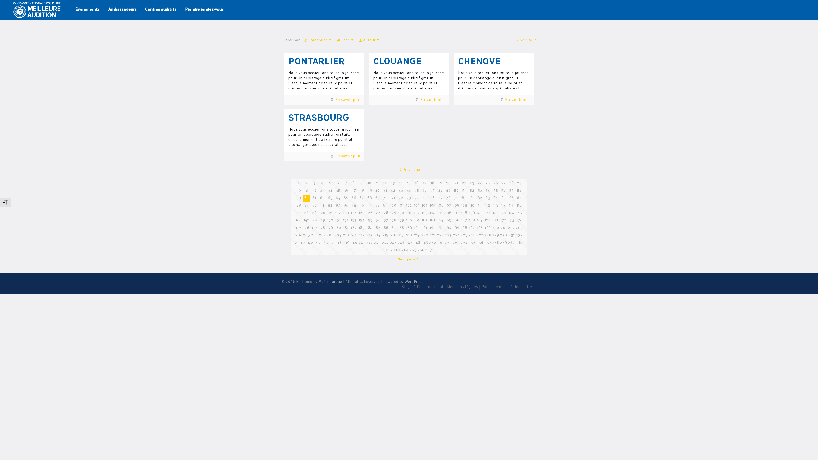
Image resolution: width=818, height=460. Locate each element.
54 (487, 191)
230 (503, 235)
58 (519, 191)
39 (369, 191)
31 (306, 191)
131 (408, 213)
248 (416, 243)
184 (369, 228)
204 (298, 235)
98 (377, 205)
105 (433, 205)
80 (464, 198)
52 (472, 191)
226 (471, 235)
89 (306, 205)
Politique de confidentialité (507, 287)
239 (345, 243)
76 (432, 198)
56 (503, 191)
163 (433, 220)
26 (495, 183)
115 (511, 205)
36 (346, 191)
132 (417, 213)
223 (448, 235)
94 (346, 205)
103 (417, 205)
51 (464, 191)
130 (401, 213)
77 (440, 198)
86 (511, 198)
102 (409, 205)
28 (511, 183)
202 (511, 228)
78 (448, 198)
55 (495, 191)
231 (511, 235)
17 (424, 183)
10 (369, 183)
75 (424, 198)
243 (377, 243)
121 (330, 213)
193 (441, 228)
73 (409, 198)
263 (397, 250)
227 (480, 235)
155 (370, 220)
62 (322, 198)
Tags (346, 40)
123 (346, 213)
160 (409, 220)
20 (448, 183)
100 (393, 205)
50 (456, 191)
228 (487, 235)
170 (488, 220)
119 (314, 213)
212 (362, 235)
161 (416, 220)
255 (471, 243)
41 (385, 191)
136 (448, 213)
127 (377, 213)
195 (456, 228)
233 (298, 243)
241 (361, 243)
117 (298, 213)
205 (306, 235)
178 (322, 228)
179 (330, 228)
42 (393, 191)
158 (393, 220)
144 (511, 213)
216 (393, 235)
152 (346, 220)
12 (385, 183)
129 (393, 213)
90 (314, 205)
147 (306, 220)
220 (424, 235)
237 (330, 243)
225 (464, 235)
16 (417, 183)
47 (433, 191)
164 (440, 220)
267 (428, 250)
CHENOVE (479, 62)
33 (322, 191)
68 (369, 198)
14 (401, 183)
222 (440, 235)
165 (448, 220)
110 (471, 205)
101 (401, 205)
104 (425, 205)
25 (487, 183)
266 (420, 250)
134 (432, 213)
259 (503, 243)
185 (377, 228)
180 (338, 228)
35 (338, 191)
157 (385, 220)
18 (432, 183)
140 (480, 213)
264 (405, 250)
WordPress (414, 282)
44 (409, 191)
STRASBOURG (318, 118)
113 (495, 205)
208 (330, 235)
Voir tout (528, 40)
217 (401, 235)
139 (472, 213)
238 (337, 243)
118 (306, 213)
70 (385, 198)
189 (409, 228)
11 (377, 183)
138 (464, 213)
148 (314, 220)
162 (425, 220)
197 (472, 228)
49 (448, 191)
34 (330, 191)
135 (441, 213)
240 (353, 243)
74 (417, 198)
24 (480, 183)
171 (495, 220)
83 (487, 198)
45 (417, 191)
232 (519, 235)
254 (464, 243)
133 (425, 213)
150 (330, 220)
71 (393, 198)
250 (432, 243)
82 (480, 198)
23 (472, 183)
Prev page (411, 170)
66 (353, 198)
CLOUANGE (397, 62)
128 (385, 213)
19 (440, 183)
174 (519, 220)
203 (519, 228)
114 (503, 205)
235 (314, 243)
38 (361, 191)
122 (338, 213)
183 (362, 228)
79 (456, 198)
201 (504, 228)
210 (346, 235)
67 (361, 198)
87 (519, 198)
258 (495, 243)
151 (338, 220)
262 (389, 250)
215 (385, 235)
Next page (406, 259)
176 (306, 228)
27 (503, 183)
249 (424, 243)
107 (448, 205)
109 (464, 205)
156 (377, 220)
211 (353, 235)
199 (488, 228)
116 (519, 205)
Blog (406, 287)
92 (330, 205)
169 (480, 220)
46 (424, 191)
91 (322, 205)
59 (298, 198)
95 (353, 205)
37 (353, 191)
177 (314, 228)
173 (511, 220)
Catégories (318, 40)
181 (345, 228)
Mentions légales (462, 287)
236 (322, 243)
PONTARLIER (316, 62)
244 (385, 243)
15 (409, 183)
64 (338, 198)
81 (472, 198)
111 (480, 205)
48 (440, 191)
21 (456, 183)
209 (337, 235)
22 (464, 183)
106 (441, 205)
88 (298, 205)
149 (322, 220)
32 (314, 191)
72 (401, 198)
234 (306, 243)
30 (298, 191)
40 (377, 191)
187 (393, 228)
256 (479, 243)
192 (433, 228)
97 (369, 205)
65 (346, 198)
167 (464, 220)
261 (519, 243)
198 (480, 228)
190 (417, 228)
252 (448, 243)
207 (322, 235)
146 (298, 220)
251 (441, 243)
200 (495, 228)
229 (495, 235)
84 (495, 198)
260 (511, 243)
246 (401, 243)
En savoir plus (348, 100)
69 (377, 198)
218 (409, 235)
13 (393, 183)
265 (412, 250)
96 (361, 205)
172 (503, 220)
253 (456, 243)
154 (361, 220)
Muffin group (330, 282)
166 (456, 220)
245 (393, 243)
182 (354, 228)
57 (511, 191)
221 (433, 235)
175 (298, 228)
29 (519, 183)
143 (503, 213)
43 (401, 191)
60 (306, 198)
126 (370, 213)
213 (370, 235)
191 (424, 228)
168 (472, 220)
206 (314, 235)
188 (401, 228)
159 (401, 220)
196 (464, 228)
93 (338, 205)
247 (409, 243)
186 (385, 228)
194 (448, 228)
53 (480, 191)
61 (314, 198)
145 (519, 213)
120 (322, 213)
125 (362, 213)
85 (503, 198)
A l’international (428, 287)
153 (354, 220)
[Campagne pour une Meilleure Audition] (38, 9)
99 (385, 205)
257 (487, 243)
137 (456, 213)
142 (495, 213)
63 (330, 198)
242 (369, 243)
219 (417, 235)
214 (377, 235)
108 (456, 205)
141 (487, 213)
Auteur (369, 40)
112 (487, 205)
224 (456, 235)
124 (354, 213)
